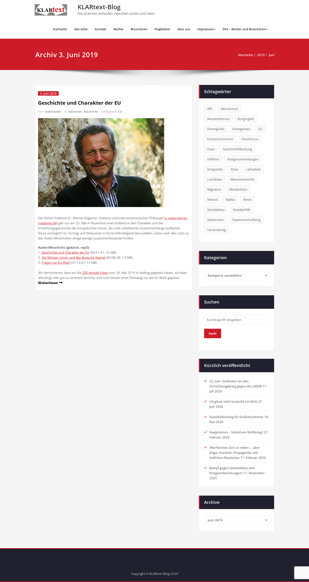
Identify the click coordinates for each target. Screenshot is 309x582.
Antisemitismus (218, 119)
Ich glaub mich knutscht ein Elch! (233, 401)
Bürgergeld (246, 119)
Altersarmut (229, 109)
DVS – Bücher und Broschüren (244, 29)
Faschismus (250, 139)
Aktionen (75, 111)
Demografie (215, 129)
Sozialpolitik (241, 209)
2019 (261, 55)
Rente (247, 199)
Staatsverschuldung (246, 220)
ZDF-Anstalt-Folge (95, 273)
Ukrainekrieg (216, 230)
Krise (234, 169)
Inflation (213, 159)
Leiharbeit (253, 169)
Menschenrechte (242, 179)
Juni (271, 55)
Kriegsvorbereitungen (243, 159)
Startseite (60, 29)
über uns (183, 29)
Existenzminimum (220, 139)
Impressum (205, 29)
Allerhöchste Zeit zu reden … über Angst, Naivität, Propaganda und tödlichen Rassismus (234, 452)
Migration (214, 189)
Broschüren (139, 29)
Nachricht (91, 111)
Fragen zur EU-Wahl (56, 262)
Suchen (211, 302)
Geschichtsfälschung (237, 149)
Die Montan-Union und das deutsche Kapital (73, 257)
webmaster (53, 111)
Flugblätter (162, 29)
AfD (210, 109)
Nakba (230, 199)
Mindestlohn (238, 189)
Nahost (212, 199)
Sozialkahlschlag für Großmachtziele (236, 417)
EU (120, 111)
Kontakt (100, 29)
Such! (213, 333)
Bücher (119, 29)
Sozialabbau (216, 209)
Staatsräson (215, 220)
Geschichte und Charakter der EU (79, 102)
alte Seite (81, 29)
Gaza (210, 149)
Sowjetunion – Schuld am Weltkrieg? (236, 432)
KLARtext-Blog (99, 7)
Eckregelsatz (241, 129)
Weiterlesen (48, 283)
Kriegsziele (215, 169)
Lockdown (214, 179)
